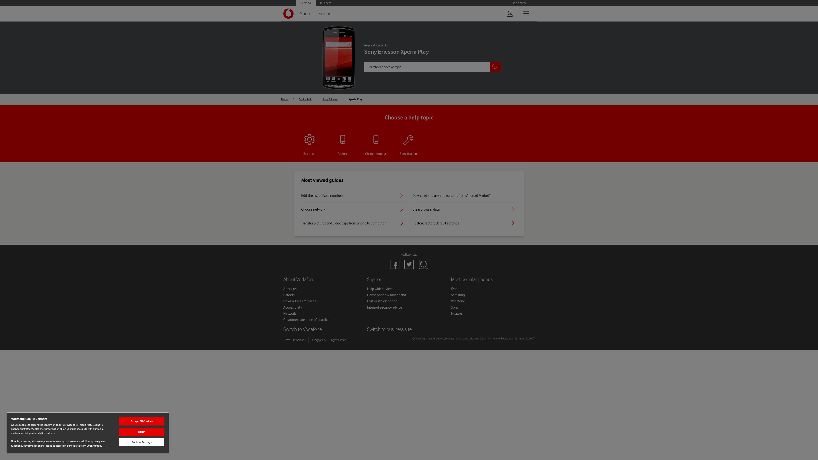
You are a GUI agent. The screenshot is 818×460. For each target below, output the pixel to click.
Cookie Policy (94, 445)
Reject (141, 431)
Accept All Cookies (142, 421)
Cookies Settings (142, 442)
